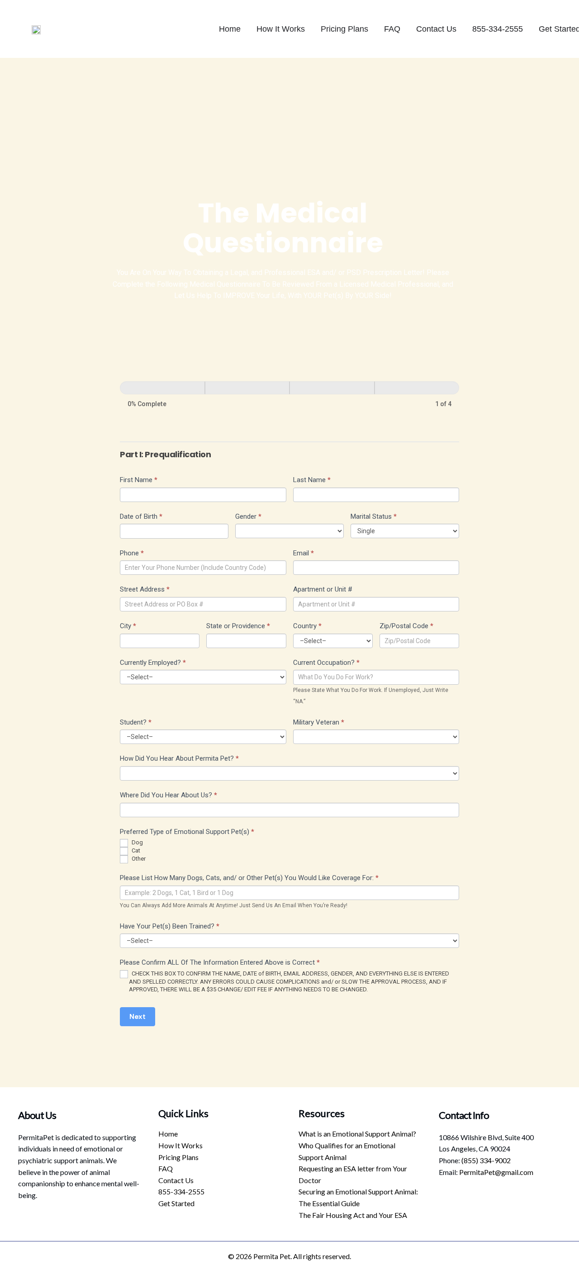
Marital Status (374, 516)
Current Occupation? (326, 662)
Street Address (145, 589)
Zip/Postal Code (406, 626)
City (128, 626)
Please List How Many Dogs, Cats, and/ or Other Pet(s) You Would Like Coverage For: (249, 878)
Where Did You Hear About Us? (168, 795)
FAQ (392, 29)
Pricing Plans (344, 29)
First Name (138, 480)
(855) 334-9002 (486, 1160)
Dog (136, 842)
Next (137, 1016)
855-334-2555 (497, 29)
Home (230, 29)
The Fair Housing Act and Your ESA (353, 1215)
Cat (135, 851)
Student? (136, 722)
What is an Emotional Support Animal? (357, 1133)
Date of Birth (141, 516)
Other (138, 859)
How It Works (280, 29)
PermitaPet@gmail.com (496, 1172)
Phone (132, 553)
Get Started (176, 1203)
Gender (248, 516)
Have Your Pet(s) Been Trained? (169, 926)
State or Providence (238, 626)
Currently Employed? (153, 662)
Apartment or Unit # (322, 589)
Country (307, 626)
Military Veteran (318, 722)
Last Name (312, 480)
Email (303, 553)
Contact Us (436, 29)
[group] (289, 395)
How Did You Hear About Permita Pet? (179, 758)
